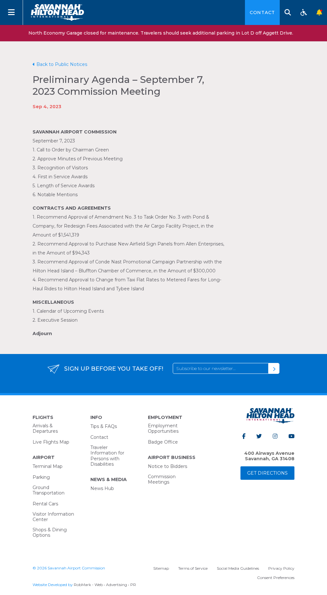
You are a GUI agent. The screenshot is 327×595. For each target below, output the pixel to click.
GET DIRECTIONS (267, 473)
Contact (262, 12)
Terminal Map (48, 466)
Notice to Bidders (167, 466)
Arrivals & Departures (45, 428)
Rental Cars (45, 504)
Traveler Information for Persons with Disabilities (107, 456)
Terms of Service (193, 568)
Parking (41, 477)
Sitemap (161, 568)
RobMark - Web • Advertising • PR (105, 584)
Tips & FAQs (103, 426)
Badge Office (163, 442)
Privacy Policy (281, 568)
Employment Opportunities (163, 428)
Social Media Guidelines (238, 568)
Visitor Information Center (53, 517)
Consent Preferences (275, 577)
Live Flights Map (51, 442)
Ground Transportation (49, 490)
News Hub (102, 488)
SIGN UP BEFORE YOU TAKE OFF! (113, 368)
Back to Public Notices (61, 64)
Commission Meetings (162, 479)
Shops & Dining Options (50, 532)
